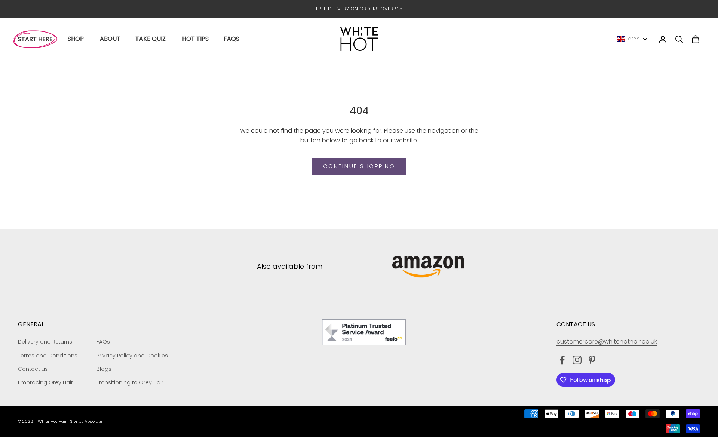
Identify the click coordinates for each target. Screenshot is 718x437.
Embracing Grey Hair (45, 382)
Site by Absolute (86, 421)
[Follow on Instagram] (577, 360)
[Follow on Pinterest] (592, 360)
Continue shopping (359, 166)
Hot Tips (195, 38)
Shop (76, 38)
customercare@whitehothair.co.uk (606, 341)
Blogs (103, 369)
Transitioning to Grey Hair (129, 382)
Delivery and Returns (45, 341)
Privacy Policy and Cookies (132, 355)
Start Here (35, 39)
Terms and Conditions (47, 355)
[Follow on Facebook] (562, 360)
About (110, 38)
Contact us (33, 369)
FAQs (231, 38)
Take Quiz (150, 38)
